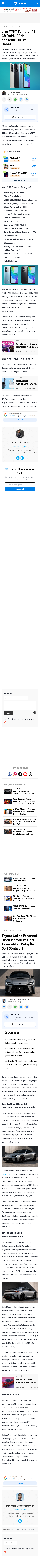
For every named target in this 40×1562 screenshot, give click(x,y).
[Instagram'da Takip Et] (15, 774)
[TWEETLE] (10, 101)
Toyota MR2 (7, 1174)
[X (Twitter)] (18, 458)
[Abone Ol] (26, 99)
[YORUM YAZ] (21, 101)
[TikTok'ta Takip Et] (30, 774)
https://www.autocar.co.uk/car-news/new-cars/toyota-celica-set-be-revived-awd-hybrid (22, 1529)
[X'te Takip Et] (20, 774)
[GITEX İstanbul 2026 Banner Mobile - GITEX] (20, 10)
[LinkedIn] (22, 458)
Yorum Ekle (10, 1543)
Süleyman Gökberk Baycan (18, 1000)
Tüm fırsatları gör (20, 180)
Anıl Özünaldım (13, 92)
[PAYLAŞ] (4, 101)
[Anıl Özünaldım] (20, 431)
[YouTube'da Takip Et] (25, 774)
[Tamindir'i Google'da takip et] (20, 417)
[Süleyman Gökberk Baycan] (20, 1494)
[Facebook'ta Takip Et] (10, 774)
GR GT (4, 1127)
